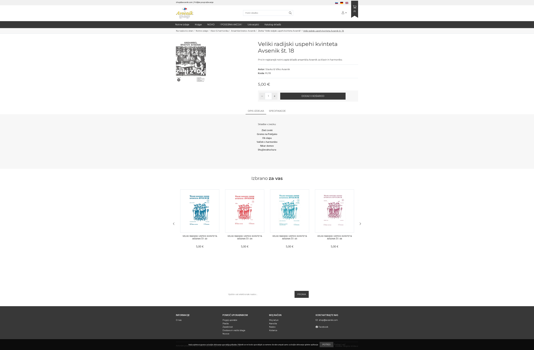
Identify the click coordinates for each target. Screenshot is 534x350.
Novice (225, 333)
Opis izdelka (256, 111)
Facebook (323, 327)
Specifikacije (277, 111)
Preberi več (340, 344)
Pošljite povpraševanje (203, 2)
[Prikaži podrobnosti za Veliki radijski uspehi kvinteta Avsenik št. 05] (289, 211)
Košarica (273, 330)
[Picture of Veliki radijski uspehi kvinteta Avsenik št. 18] (191, 61)
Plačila (225, 323)
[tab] (256, 111)
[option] (199, 222)
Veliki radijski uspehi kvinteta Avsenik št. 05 (289, 237)
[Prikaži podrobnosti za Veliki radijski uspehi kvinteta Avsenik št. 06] (334, 211)
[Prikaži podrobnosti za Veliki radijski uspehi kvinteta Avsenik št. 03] (199, 211)
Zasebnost (227, 327)
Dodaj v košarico (312, 96)
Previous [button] (173, 224)
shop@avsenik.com (184, 2)
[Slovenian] (336, 2)
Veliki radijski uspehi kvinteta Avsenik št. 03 (200, 237)
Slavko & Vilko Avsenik (277, 69)
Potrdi (326, 344)
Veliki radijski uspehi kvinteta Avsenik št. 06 (334, 237)
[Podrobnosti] (190, 252)
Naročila (273, 323)
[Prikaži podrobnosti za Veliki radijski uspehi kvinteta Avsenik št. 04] (244, 211)
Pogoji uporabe (229, 320)
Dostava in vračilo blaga (233, 330)
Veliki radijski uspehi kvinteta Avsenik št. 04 (245, 237)
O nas (178, 320)
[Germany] (341, 2)
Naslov (272, 327)
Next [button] (360, 224)
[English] (346, 2)
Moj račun (274, 320)
